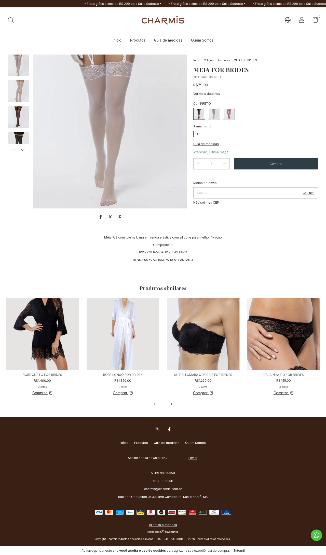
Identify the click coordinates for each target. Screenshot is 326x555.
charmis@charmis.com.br (163, 489)
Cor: (202, 103)
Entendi (239, 550)
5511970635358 (163, 473)
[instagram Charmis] (157, 429)
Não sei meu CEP (206, 202)
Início (117, 40)
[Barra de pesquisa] (13, 20)
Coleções (209, 60)
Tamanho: (202, 126)
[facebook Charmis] (169, 429)
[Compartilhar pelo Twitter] (110, 217)
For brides (224, 60)
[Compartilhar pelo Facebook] (101, 217)
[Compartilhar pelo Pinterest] (120, 217)
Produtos (137, 40)
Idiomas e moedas (163, 525)
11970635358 (163, 481)
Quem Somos (202, 40)
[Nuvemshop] (163, 532)
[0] (313, 21)
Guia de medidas (168, 40)
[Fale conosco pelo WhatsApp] (316, 535)
